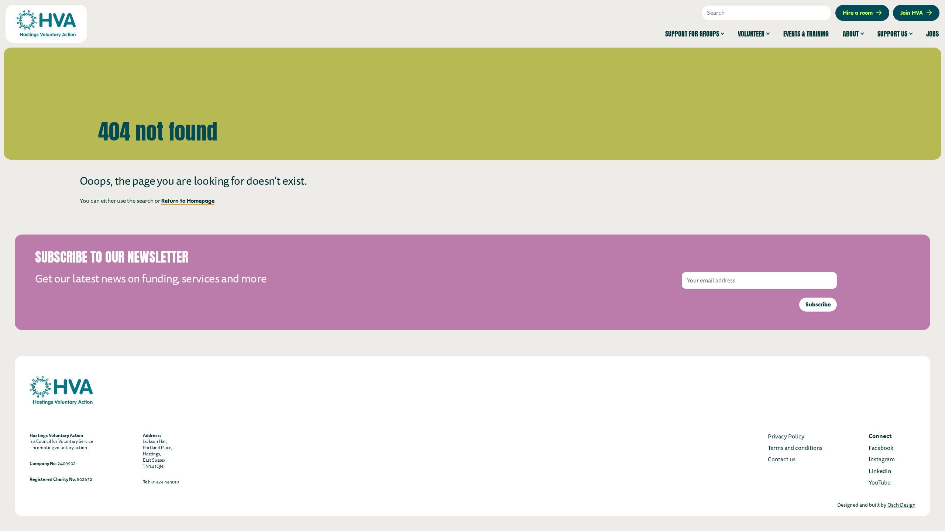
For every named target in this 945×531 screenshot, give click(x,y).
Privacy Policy (786, 437)
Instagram (882, 459)
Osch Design (901, 505)
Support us (892, 33)
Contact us (781, 459)
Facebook (881, 448)
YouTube (879, 483)
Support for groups (692, 33)
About (851, 33)
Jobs (932, 33)
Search (827, 13)
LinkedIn (880, 471)
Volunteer (751, 33)
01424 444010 (165, 482)
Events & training (806, 33)
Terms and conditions (795, 448)
